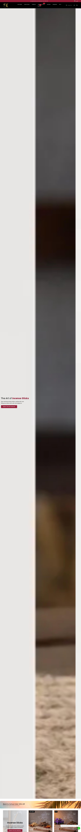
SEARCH (70, 5)
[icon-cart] (77, 5)
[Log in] (74, 5)
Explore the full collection (15, 830)
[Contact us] (79, 828)
